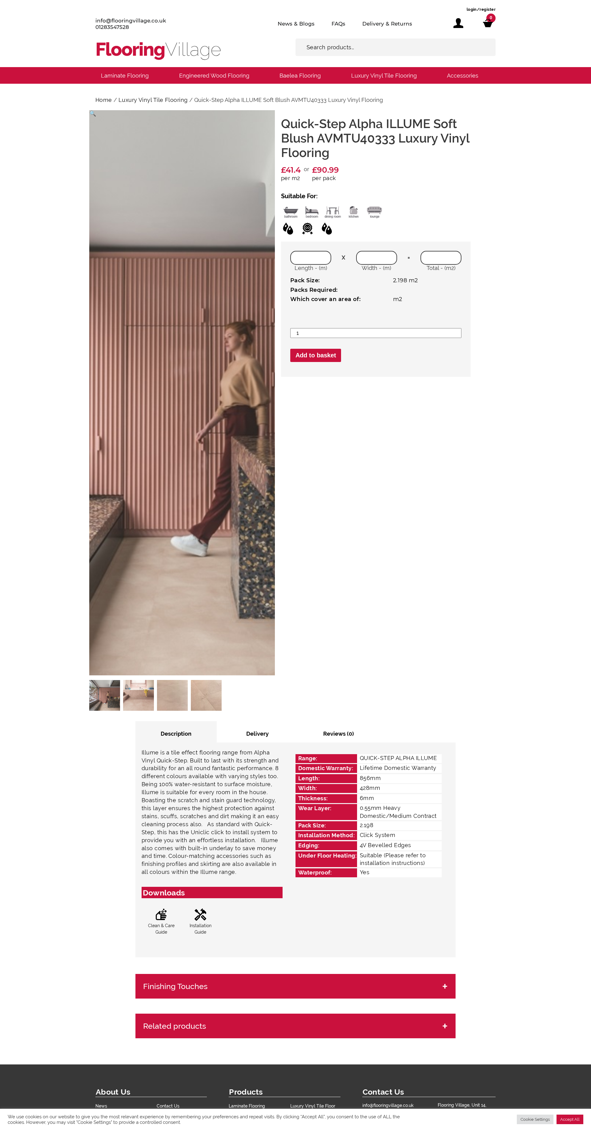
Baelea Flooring (300, 75)
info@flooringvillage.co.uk (130, 21)
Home (103, 100)
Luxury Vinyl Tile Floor (312, 1105)
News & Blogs (296, 24)
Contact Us (168, 1105)
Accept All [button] (570, 1119)
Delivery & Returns (387, 24)
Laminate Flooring (125, 75)
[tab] (176, 731)
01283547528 (112, 27)
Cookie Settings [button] (535, 1119)
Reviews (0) (338, 733)
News (101, 1105)
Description (176, 733)
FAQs (338, 24)
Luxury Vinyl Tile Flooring (384, 75)
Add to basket (316, 355)
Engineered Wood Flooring (214, 75)
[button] (92, 113)
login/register (481, 9)
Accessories (462, 75)
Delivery (257, 733)
